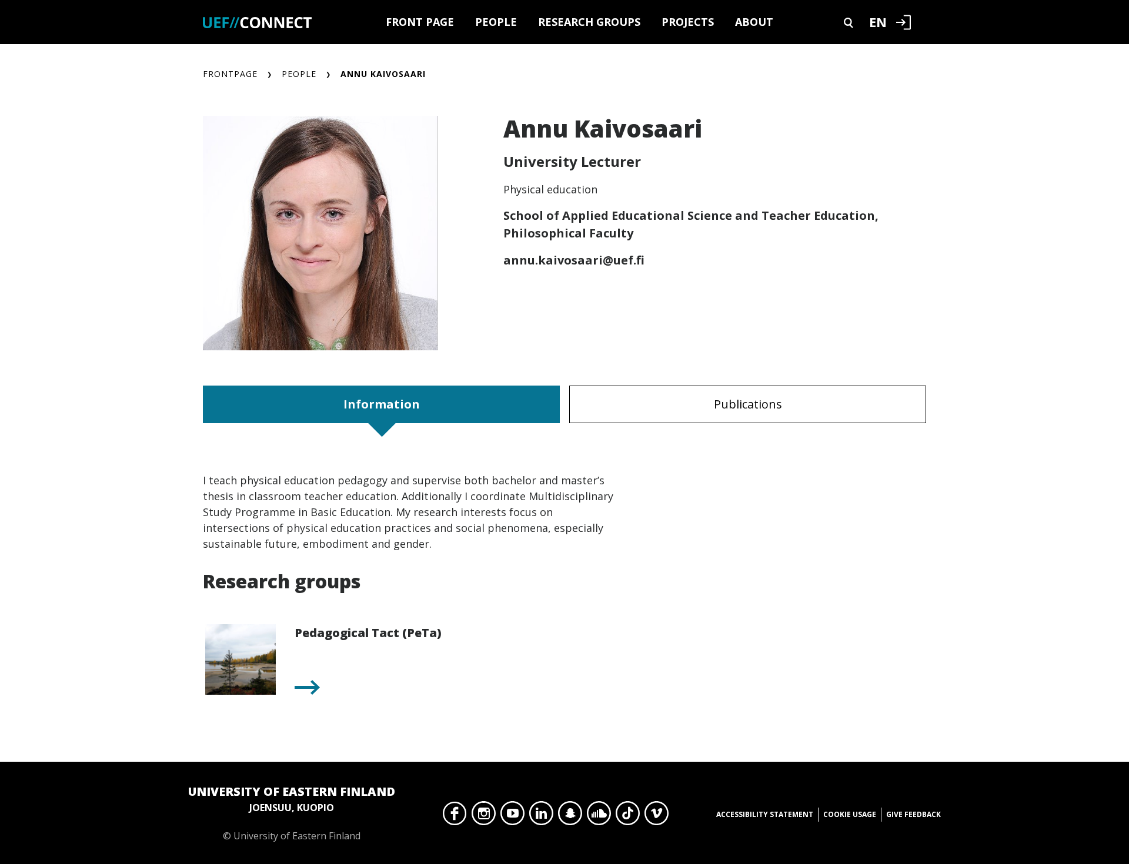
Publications (748, 404)
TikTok (628, 816)
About (754, 22)
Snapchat (570, 816)
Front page (420, 22)
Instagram (484, 816)
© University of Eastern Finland (291, 812)
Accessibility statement (764, 814)
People (496, 22)
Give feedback (913, 814)
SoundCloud (599, 816)
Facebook (455, 816)
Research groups (589, 22)
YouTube (512, 816)
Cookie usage (849, 814)
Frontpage (230, 73)
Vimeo (656, 816)
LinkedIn (541, 816)
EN (878, 22)
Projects (688, 22)
